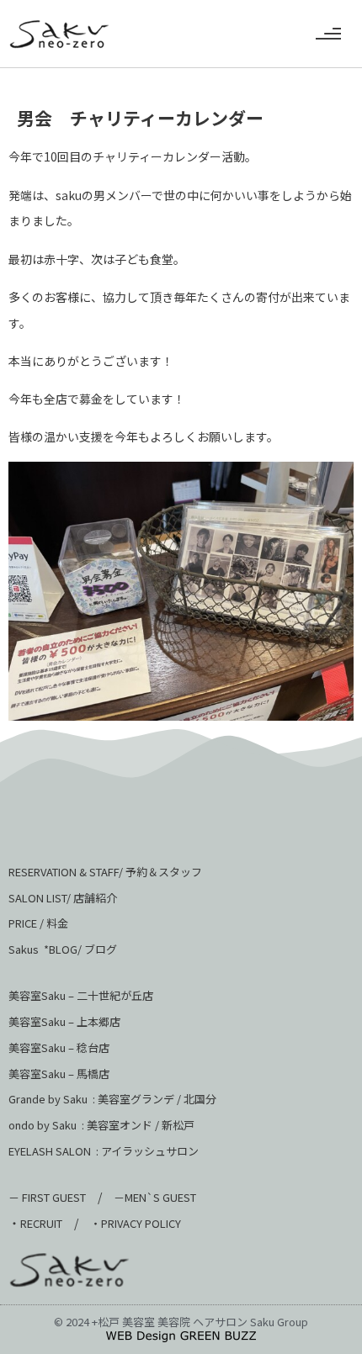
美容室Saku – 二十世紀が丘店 (80, 995)
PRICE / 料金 (38, 923)
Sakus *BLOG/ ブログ (62, 949)
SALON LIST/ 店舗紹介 (62, 898)
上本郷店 (98, 1021)
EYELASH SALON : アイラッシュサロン (103, 1151)
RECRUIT (41, 1223)
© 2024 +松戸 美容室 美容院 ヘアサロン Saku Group (181, 1322)
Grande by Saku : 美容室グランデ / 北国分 (112, 1099)
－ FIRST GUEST (47, 1197)
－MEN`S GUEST (156, 1197)
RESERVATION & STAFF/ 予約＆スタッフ (105, 872)
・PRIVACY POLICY (135, 1223)
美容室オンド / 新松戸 (139, 1125)
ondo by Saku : (46, 1125)
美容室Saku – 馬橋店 (58, 1074)
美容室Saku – (42, 1021)
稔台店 (93, 1047)
